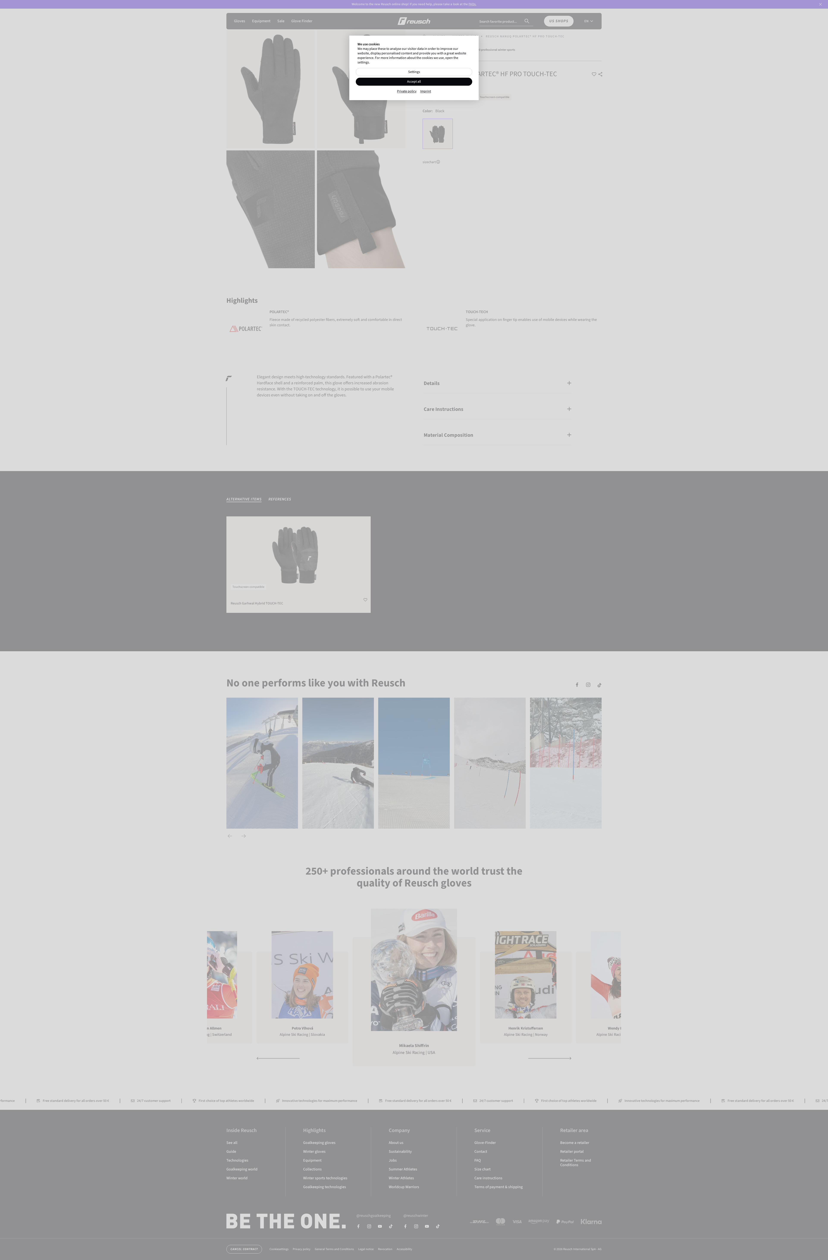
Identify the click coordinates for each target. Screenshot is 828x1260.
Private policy (406, 91)
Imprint (425, 91)
